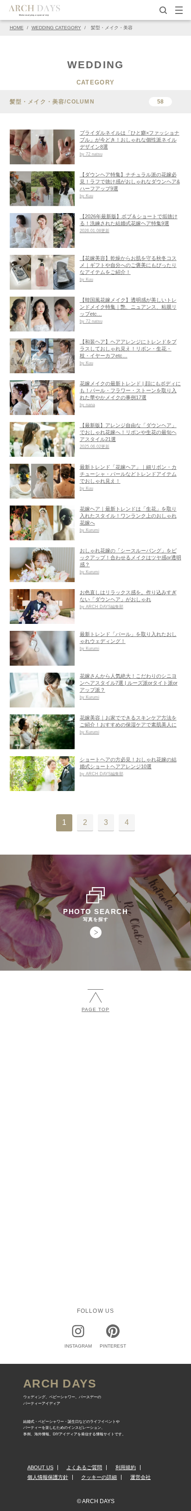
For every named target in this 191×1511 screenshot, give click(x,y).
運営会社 (140, 1477)
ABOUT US (40, 1467)
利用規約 (125, 1467)
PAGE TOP (95, 1009)
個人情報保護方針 (47, 1477)
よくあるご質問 (84, 1467)
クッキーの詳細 (99, 1477)
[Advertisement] (95, 1126)
